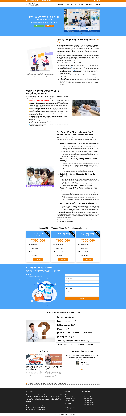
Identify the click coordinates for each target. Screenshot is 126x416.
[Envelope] (97, 0)
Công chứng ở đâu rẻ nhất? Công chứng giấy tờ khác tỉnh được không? (53, 368)
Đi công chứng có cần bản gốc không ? (74, 340)
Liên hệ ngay (38, 259)
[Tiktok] (96, 0)
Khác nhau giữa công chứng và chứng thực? (77, 344)
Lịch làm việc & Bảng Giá (70, 4)
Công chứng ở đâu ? (67, 325)
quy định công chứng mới (71, 67)
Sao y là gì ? (64, 329)
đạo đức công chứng (73, 70)
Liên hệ (98, 4)
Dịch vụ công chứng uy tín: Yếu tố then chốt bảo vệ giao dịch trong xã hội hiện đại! (46, 383)
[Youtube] (99, 0)
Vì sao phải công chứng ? (69, 321)
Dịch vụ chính (89, 4)
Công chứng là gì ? (66, 317)
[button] (78, 317)
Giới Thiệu (60, 4)
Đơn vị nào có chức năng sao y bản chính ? (76, 333)
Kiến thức (80, 4)
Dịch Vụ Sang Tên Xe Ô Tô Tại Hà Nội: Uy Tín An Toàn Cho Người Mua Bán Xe (34, 368)
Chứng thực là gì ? (66, 337)
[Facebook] (94, 0)
